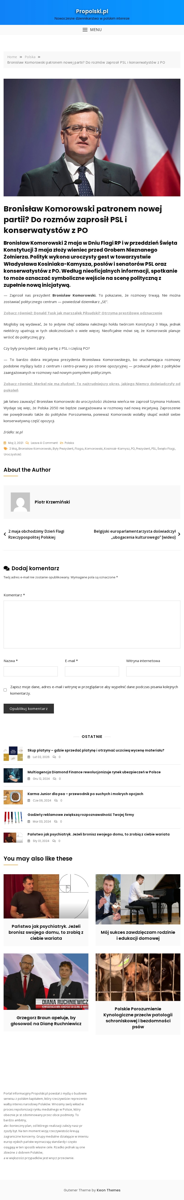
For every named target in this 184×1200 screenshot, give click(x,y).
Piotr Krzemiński (52, 502)
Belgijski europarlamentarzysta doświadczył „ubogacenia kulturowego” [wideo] (135, 534)
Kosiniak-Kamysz (117, 449)
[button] (92, 30)
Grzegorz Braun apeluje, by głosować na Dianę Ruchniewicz (46, 1021)
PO (133, 449)
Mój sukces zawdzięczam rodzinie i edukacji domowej (138, 935)
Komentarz (14, 594)
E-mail (71, 660)
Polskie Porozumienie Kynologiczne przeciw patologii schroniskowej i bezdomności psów (138, 1018)
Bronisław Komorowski (34, 449)
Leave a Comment (44, 443)
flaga (79, 449)
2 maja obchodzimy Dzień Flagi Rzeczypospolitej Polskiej (36, 534)
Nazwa (11, 660)
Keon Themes (109, 1190)
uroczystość (12, 454)
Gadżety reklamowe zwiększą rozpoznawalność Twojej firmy (81, 814)
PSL (153, 449)
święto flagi (166, 449)
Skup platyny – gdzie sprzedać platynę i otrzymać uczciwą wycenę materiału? (96, 750)
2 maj (13, 449)
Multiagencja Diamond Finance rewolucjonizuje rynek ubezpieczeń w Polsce (94, 772)
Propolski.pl (92, 11)
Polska (69, 443)
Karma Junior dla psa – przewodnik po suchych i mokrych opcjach (85, 793)
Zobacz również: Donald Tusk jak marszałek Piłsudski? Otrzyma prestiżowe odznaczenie (83, 312)
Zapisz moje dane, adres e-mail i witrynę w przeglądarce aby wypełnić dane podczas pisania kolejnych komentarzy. (94, 690)
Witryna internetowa (143, 660)
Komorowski (94, 449)
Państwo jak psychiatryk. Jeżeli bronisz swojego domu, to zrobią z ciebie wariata (99, 834)
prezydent (143, 449)
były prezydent (63, 449)
